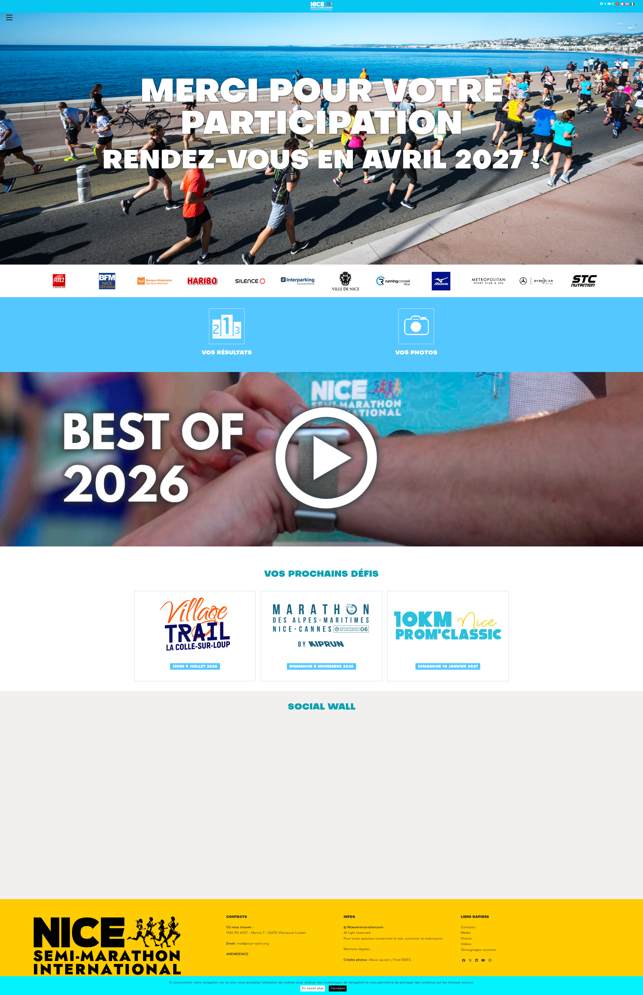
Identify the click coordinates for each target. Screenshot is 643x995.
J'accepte (337, 988)
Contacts (468, 927)
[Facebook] (601, 4)
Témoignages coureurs (478, 950)
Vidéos (466, 944)
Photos (466, 938)
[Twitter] (605, 4)
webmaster (433, 938)
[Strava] (617, 4)
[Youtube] (609, 4)
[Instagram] (613, 4)
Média (465, 933)
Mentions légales (357, 949)
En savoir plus (313, 988)
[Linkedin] (476, 960)
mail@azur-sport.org (253, 943)
